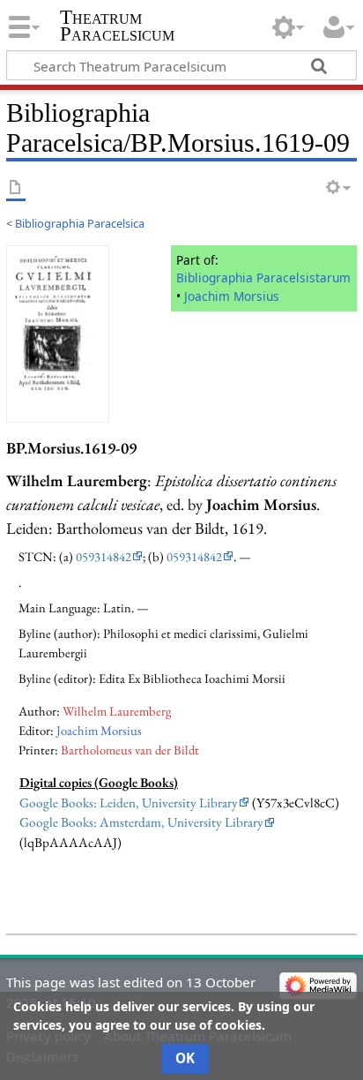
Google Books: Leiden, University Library (128, 803)
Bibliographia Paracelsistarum (263, 277)
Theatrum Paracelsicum (117, 25)
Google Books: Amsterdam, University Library (141, 822)
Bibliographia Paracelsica (79, 223)
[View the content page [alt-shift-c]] (16, 188)
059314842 (103, 556)
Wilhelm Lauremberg (117, 710)
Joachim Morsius (231, 296)
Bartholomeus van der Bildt (130, 749)
